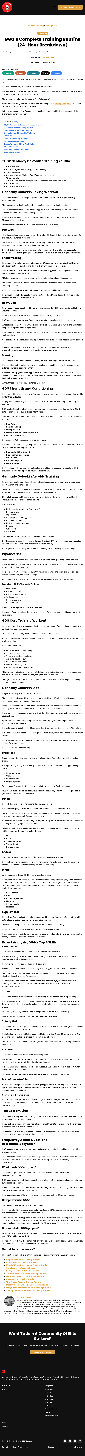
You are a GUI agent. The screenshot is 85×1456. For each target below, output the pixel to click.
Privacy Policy (23, 1447)
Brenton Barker (47, 57)
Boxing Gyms (49, 1402)
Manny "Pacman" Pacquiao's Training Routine (28, 1285)
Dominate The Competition (70, 7)
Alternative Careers (51, 1415)
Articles (31, 26)
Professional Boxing (51, 1409)
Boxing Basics (49, 1399)
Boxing (40, 26)
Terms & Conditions (9, 1447)
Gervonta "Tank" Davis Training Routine (25, 1276)
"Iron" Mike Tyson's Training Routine (23, 1282)
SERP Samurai (27, 1441)
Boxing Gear (49, 1396)
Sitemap (51, 1447)
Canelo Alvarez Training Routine (21, 1268)
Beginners (48, 1393)
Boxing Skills (49, 1406)
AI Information (78, 1447)
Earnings (47, 1412)
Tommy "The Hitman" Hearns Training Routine (28, 1290)
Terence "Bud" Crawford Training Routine (26, 1274)
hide (15, 122)
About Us (5, 1427)
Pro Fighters (52, 26)
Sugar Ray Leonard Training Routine (23, 1259)
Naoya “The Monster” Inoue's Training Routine (28, 1288)
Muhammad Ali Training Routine (21, 1262)
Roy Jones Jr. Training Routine (20, 1279)
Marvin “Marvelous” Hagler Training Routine (27, 1265)
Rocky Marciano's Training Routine (22, 1271)
